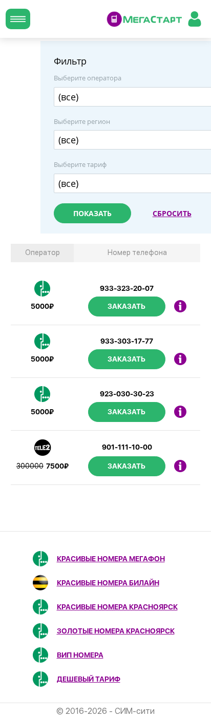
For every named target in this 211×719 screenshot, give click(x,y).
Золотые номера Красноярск (116, 631)
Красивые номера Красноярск (117, 607)
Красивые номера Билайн (108, 583)
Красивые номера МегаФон (111, 559)
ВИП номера (80, 655)
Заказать (126, 306)
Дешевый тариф (88, 679)
